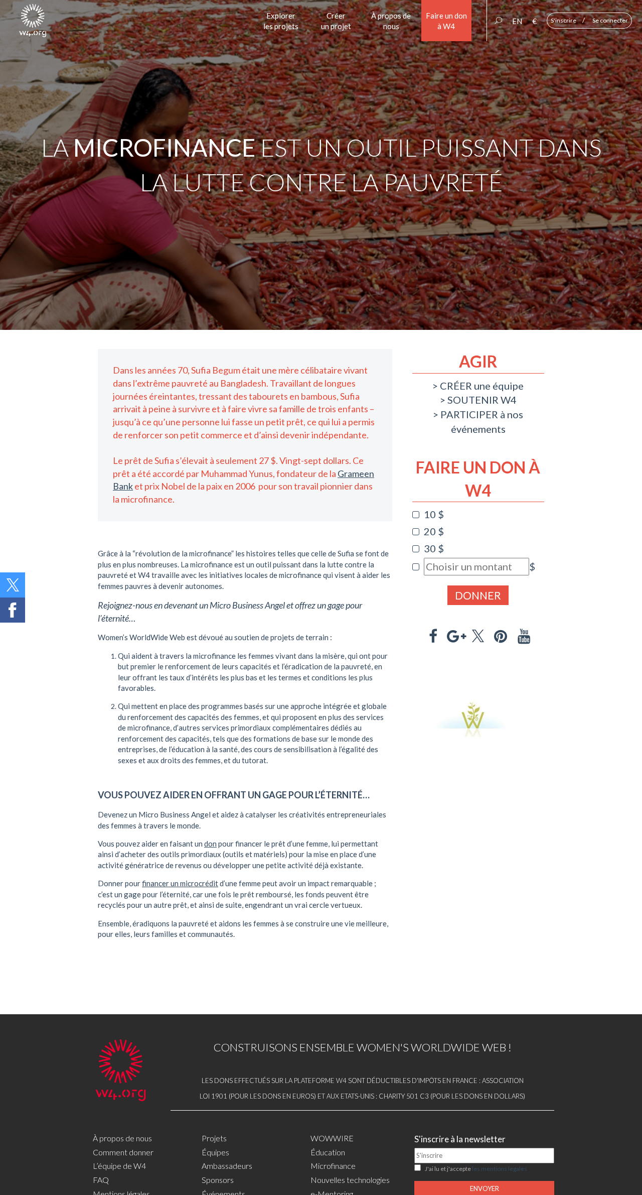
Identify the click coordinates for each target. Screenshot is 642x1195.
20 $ (434, 531)
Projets (214, 1138)
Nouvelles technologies (350, 1179)
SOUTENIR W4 (482, 400)
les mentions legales (499, 1168)
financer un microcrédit (180, 883)
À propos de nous (122, 1138)
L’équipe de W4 (119, 1165)
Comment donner (123, 1152)
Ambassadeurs (227, 1165)
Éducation (327, 1152)
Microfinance (333, 1165)
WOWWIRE (332, 1138)
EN (517, 21)
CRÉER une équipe (482, 386)
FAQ (101, 1179)
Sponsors (218, 1179)
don (210, 843)
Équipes (215, 1152)
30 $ (434, 548)
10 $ (434, 514)
